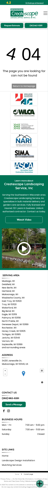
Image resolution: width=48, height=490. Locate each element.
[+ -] (23, 376)
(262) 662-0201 (10, 398)
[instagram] (9, 411)
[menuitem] (6, 456)
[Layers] (42, 370)
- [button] (5, 374)
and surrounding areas (13, 347)
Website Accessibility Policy (34, 481)
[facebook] (4, 411)
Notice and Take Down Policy (14, 481)
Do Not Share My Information (23, 479)
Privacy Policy (5, 479)
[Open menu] (45, 13)
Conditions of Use (40, 479)
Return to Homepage (24, 86)
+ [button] (5, 370)
